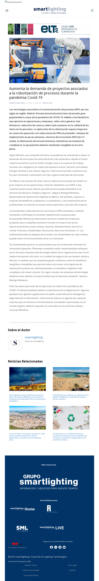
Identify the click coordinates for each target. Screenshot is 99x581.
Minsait (43, 322)
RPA (74, 322)
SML (29, 561)
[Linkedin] (56, 547)
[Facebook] (51, 547)
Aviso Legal (72, 565)
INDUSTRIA (48, 103)
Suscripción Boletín (30, 575)
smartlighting (16, 103)
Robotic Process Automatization (60, 322)
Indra (37, 322)
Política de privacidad (30, 570)
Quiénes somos (30, 565)
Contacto (72, 570)
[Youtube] (64, 547)
